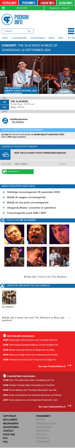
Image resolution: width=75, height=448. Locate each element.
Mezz (60, 38)
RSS (5, 438)
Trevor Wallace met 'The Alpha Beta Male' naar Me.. (30, 390)
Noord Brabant (38, 38)
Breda (51, 38)
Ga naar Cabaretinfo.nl (52, 406)
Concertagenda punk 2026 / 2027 (24, 212)
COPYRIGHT (9, 416)
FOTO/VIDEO (43, 442)
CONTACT (8, 431)
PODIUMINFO (43, 416)
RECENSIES (42, 438)
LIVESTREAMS (44, 427)
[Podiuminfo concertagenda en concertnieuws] (28, 3)
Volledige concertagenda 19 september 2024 (31, 192)
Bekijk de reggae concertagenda (24, 197)
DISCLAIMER (10, 419)
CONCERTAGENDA (46, 423)
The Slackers (18, 122)
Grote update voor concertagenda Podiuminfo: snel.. (30, 400)
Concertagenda (19, 38)
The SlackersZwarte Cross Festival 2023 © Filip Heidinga (21, 90)
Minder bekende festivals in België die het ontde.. (29, 350)
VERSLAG (41, 434)
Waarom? (66, 8)
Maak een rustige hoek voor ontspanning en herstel (30, 355)
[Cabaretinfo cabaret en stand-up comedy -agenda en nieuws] (47, 3)
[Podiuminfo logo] (16, 19)
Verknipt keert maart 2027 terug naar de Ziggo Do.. (30, 359)
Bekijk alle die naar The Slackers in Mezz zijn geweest (33, 318)
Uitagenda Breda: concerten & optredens (29, 207)
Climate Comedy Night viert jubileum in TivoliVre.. (29, 385)
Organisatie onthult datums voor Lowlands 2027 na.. (30, 340)
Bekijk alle (45, 276)
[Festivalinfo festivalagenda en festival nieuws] (9, 3)
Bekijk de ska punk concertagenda (25, 202)
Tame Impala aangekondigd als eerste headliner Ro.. (31, 345)
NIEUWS (40, 419)
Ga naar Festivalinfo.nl (51, 366)
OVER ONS (9, 434)
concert (9, 45)
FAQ (5, 442)
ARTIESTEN (42, 431)
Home (5, 38)
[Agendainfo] (66, 3)
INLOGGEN (22, 8)
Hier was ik (13, 171)
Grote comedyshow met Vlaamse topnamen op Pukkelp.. (32, 395)
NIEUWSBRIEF (11, 423)
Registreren (54, 8)
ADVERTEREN (10, 427)
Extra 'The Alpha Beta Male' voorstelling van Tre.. (29, 380)
